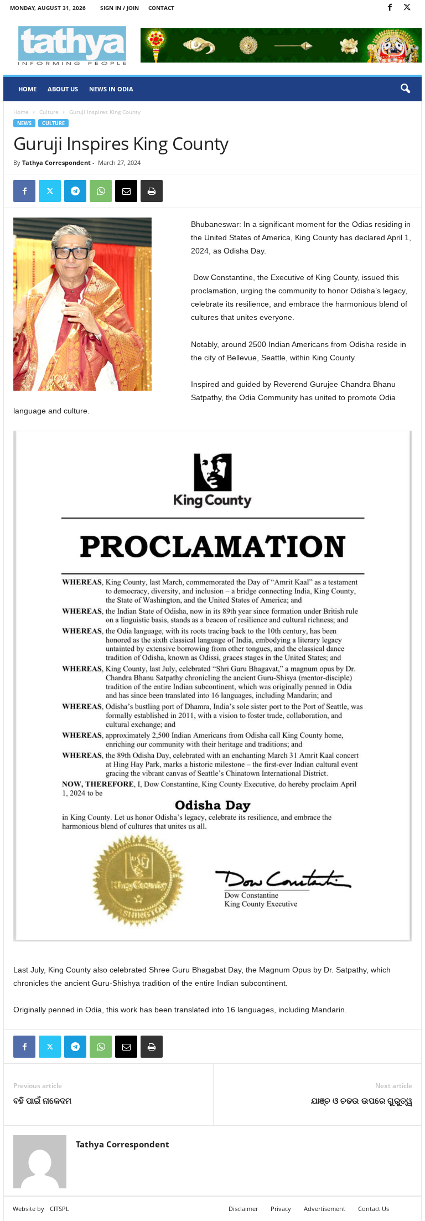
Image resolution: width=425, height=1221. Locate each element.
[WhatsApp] (101, 191)
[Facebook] (389, 8)
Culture (49, 112)
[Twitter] (406, 8)
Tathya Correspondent (56, 162)
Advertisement (324, 1208)
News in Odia (111, 89)
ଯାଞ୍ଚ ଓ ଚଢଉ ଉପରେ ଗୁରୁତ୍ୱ (361, 1100)
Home (27, 89)
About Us (63, 89)
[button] (405, 89)
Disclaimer (243, 1208)
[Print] (152, 191)
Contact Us (373, 1208)
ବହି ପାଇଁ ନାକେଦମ (42, 1100)
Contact (161, 8)
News (24, 123)
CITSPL (59, 1208)
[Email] (126, 191)
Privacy (281, 1208)
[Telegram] (75, 191)
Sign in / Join (119, 8)
